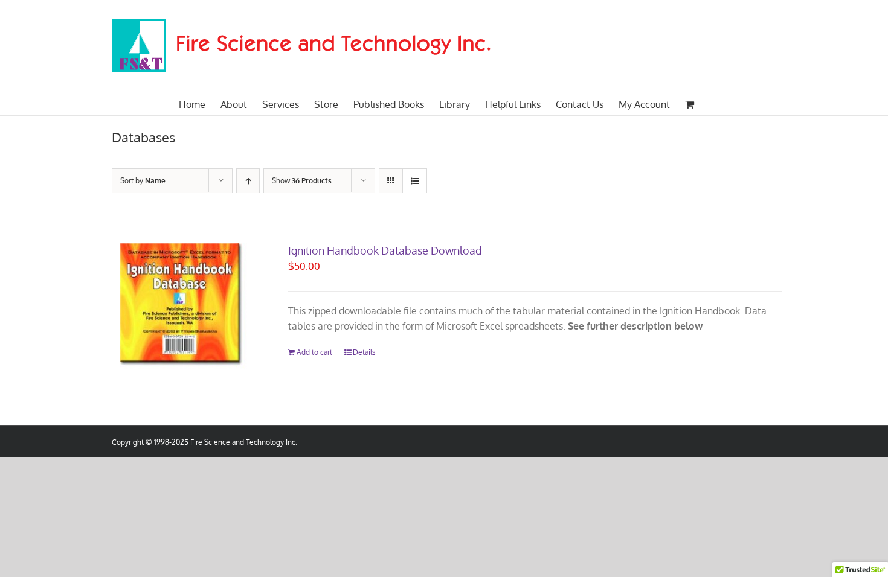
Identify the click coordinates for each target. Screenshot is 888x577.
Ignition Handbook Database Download (385, 250)
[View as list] (414, 181)
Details (364, 352)
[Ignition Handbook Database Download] (184, 306)
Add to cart (314, 352)
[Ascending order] (248, 180)
